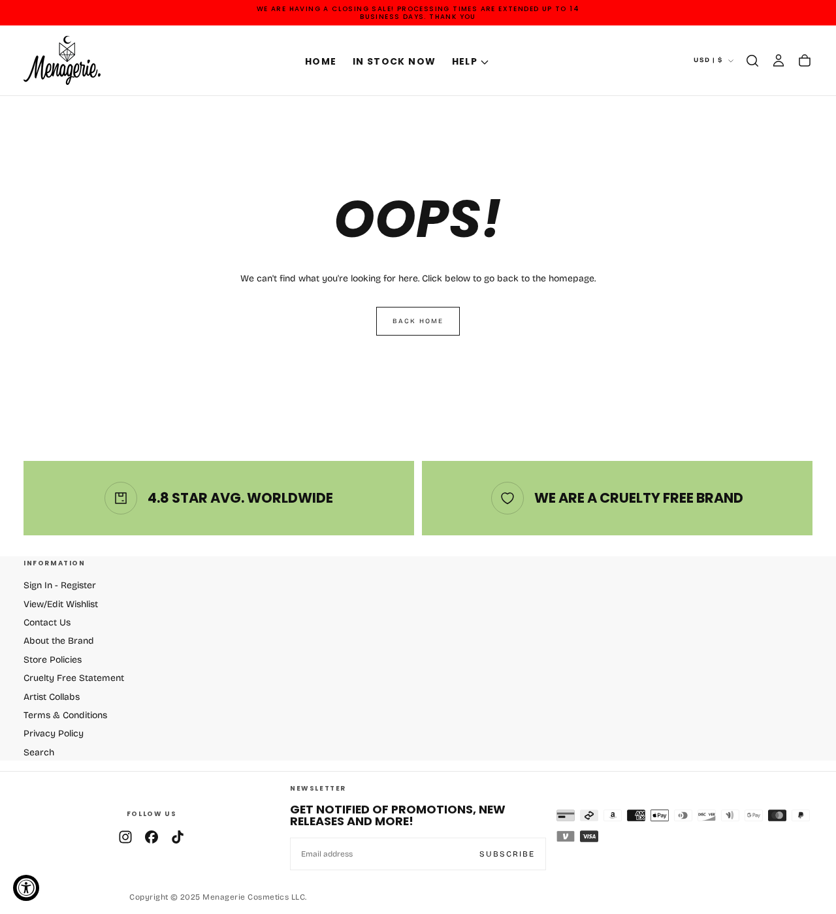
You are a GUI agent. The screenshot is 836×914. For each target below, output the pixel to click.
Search (39, 752)
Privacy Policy (54, 733)
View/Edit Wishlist (61, 604)
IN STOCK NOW (394, 61)
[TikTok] (177, 837)
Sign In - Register (60, 585)
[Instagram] (125, 837)
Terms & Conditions (65, 715)
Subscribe (507, 854)
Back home (418, 321)
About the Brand (59, 640)
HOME (321, 61)
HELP (465, 61)
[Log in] (778, 60)
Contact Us (47, 622)
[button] (752, 60)
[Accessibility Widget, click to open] (26, 888)
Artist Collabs (52, 696)
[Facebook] (151, 837)
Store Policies (53, 659)
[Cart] (804, 60)
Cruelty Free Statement (74, 678)
